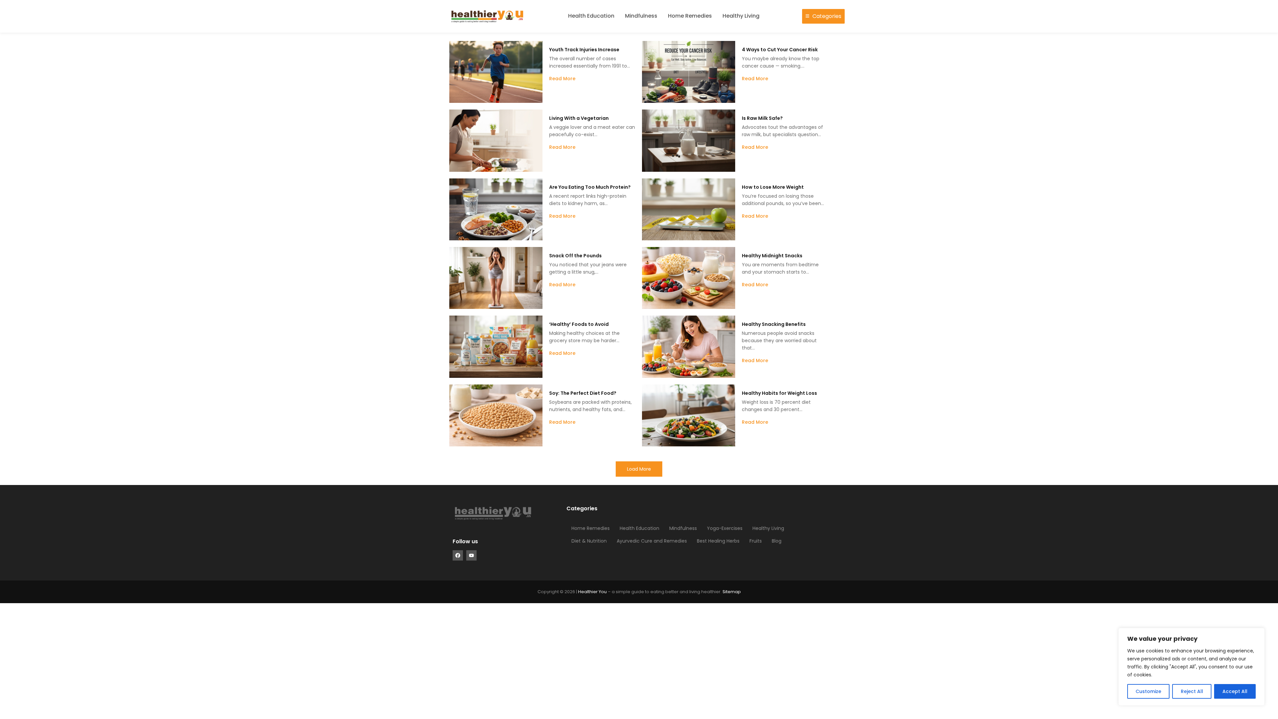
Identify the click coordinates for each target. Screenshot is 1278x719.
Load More (639, 469)
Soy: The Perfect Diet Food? (582, 393)
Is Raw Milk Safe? (762, 118)
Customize (1148, 691)
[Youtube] (471, 555)
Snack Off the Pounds (575, 255)
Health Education (591, 16)
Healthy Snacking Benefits (774, 324)
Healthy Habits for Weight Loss (779, 393)
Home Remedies (690, 16)
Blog (776, 541)
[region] (1191, 667)
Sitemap (732, 592)
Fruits (755, 541)
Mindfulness (641, 16)
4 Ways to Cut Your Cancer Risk (780, 49)
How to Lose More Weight (773, 187)
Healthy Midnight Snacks (772, 255)
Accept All (1234, 691)
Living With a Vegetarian (579, 118)
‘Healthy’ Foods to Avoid (579, 324)
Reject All (1192, 691)
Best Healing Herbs (718, 541)
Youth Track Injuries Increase (584, 49)
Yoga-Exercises (725, 528)
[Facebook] (458, 555)
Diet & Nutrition (589, 541)
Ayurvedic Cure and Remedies (652, 541)
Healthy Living (741, 16)
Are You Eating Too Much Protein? (590, 187)
